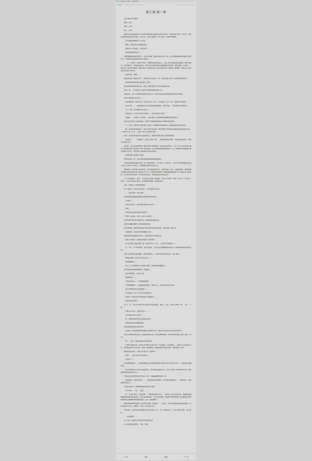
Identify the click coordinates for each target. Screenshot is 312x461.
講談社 (128, 1)
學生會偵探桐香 (135, 1)
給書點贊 (183, 5)
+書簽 (166, 457)
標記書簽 (179, 5)
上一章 (126, 457)
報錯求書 (188, 5)
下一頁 (186, 457)
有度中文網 (122, 1)
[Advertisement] (156, 438)
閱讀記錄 (193, 5)
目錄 (145, 457)
